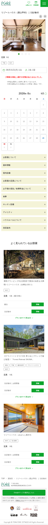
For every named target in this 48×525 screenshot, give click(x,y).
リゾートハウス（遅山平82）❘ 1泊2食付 (31, 478)
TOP (3, 478)
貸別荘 (10, 478)
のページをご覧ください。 (28, 500)
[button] (19, 54)
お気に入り (29, 5)
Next (43, 264)
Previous (5, 264)
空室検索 (36, 5)
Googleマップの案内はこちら (24, 492)
